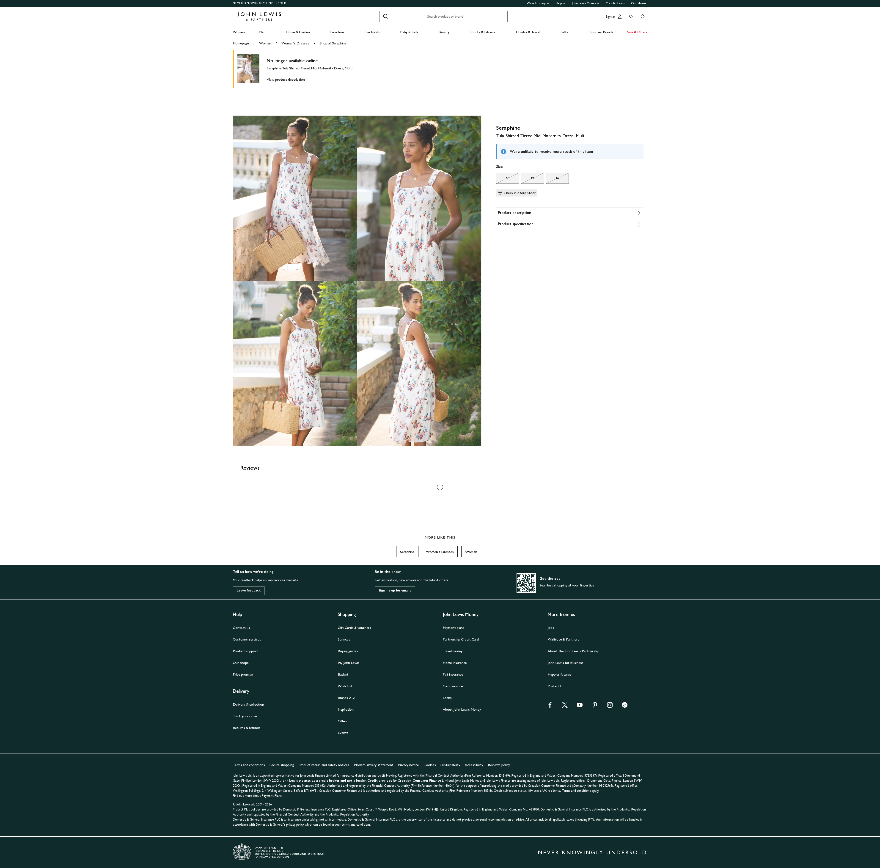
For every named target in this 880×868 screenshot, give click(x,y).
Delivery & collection (248, 704)
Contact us (241, 627)
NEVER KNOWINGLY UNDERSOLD (260, 3)
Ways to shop (536, 3)
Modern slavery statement (373, 765)
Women (239, 32)
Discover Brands (600, 32)
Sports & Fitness (482, 32)
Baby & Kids (409, 32)
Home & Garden (298, 32)
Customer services (247, 639)
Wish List (345, 686)
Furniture (337, 32)
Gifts (564, 32)
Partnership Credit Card (461, 639)
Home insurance (455, 662)
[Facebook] (550, 706)
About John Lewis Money (462, 709)
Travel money (452, 651)
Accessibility (474, 765)
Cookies (430, 765)
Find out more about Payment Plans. (257, 796)
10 (502, 179)
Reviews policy (499, 765)
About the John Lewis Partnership (573, 651)
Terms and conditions (249, 765)
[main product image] (252, 69)
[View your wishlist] (630, 16)
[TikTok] (624, 706)
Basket (343, 674)
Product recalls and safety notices (323, 765)
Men (262, 32)
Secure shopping (282, 765)
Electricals (372, 32)
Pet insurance (453, 674)
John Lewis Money (584, 3)
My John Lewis (615, 3)
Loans (447, 697)
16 (552, 179)
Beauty (444, 32)
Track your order (245, 716)
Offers (343, 721)
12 (527, 179)
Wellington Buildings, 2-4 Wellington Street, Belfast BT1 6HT (275, 791)
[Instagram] (610, 706)
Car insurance (453, 686)
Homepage (241, 43)
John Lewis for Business (565, 662)
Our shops (241, 662)
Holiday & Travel (528, 32)
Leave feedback (249, 590)
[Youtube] (580, 706)
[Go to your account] (619, 16)
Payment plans (453, 627)
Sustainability (450, 765)
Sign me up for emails (395, 590)
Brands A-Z (346, 697)
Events (343, 733)
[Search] (385, 16)
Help (559, 3)
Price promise (243, 674)
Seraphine (407, 552)
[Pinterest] (595, 706)
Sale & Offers (637, 32)
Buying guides (348, 651)
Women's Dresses (295, 43)
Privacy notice (408, 765)
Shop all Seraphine (333, 43)
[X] (565, 706)
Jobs (551, 627)
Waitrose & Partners (563, 639)
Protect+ (555, 686)
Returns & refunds (246, 728)
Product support (245, 651)
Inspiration (346, 709)
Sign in (610, 16)
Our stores (638, 3)
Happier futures (559, 674)
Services (344, 639)
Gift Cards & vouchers (354, 627)
